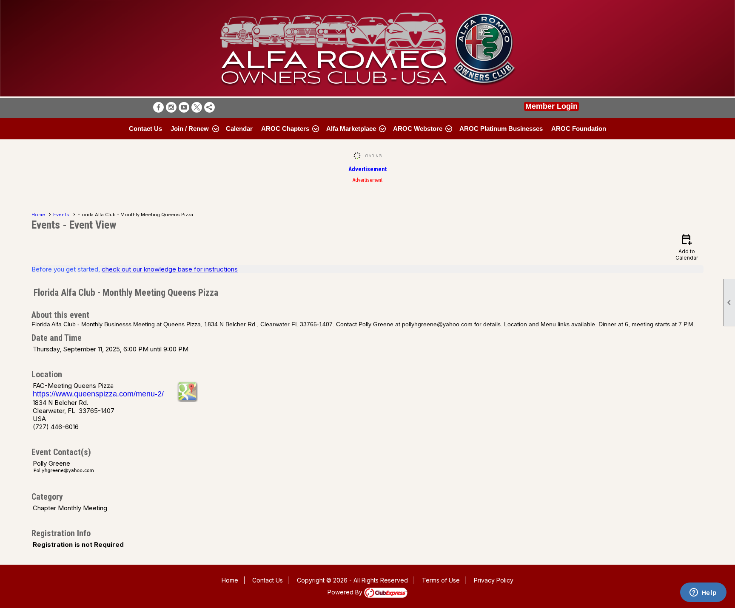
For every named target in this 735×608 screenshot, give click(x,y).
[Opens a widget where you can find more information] (703, 593)
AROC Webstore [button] (417, 128)
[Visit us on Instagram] (171, 107)
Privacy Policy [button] (493, 580)
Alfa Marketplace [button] (351, 128)
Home (38, 215)
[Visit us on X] (196, 107)
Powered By (346, 592)
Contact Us (145, 128)
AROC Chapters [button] (285, 128)
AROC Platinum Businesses (501, 128)
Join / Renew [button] (190, 128)
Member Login (551, 106)
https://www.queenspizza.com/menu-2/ (98, 394)
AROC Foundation (578, 128)
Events (61, 215)
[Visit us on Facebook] (158, 107)
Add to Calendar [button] (686, 246)
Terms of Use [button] (441, 580)
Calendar (239, 128)
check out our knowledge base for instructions (170, 269)
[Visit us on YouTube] (184, 107)
